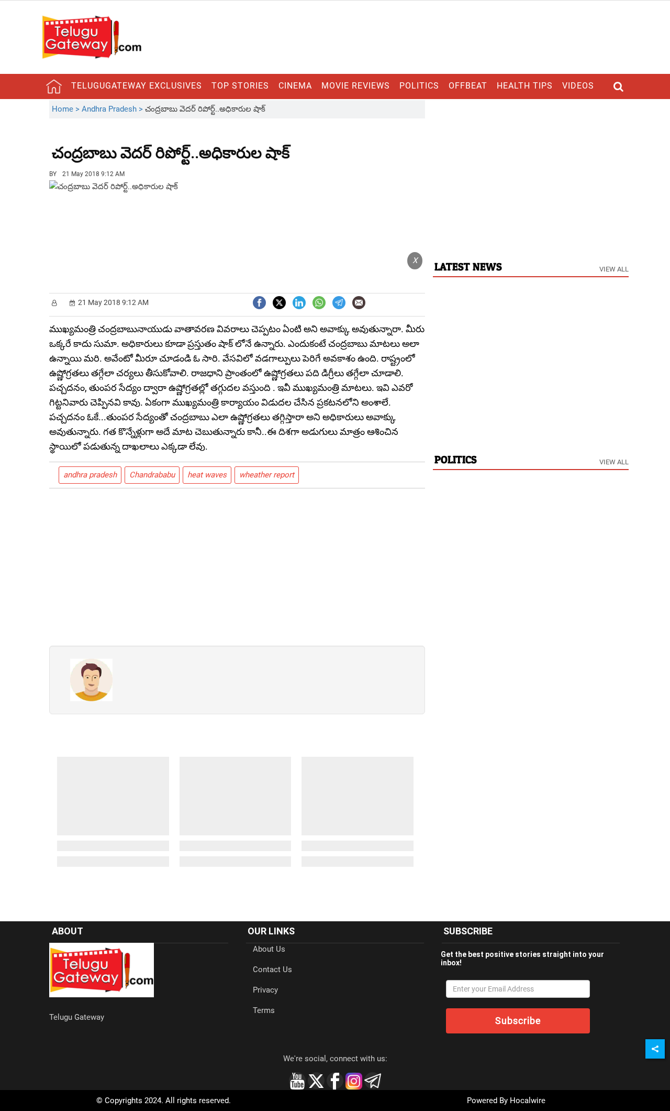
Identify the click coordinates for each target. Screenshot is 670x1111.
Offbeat (468, 86)
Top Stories (240, 86)
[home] (53, 86)
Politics (419, 86)
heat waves (207, 475)
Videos (578, 86)
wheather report (266, 475)
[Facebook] (259, 301)
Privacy (265, 990)
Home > (67, 109)
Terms (264, 1010)
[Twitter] (279, 301)
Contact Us (272, 969)
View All (614, 269)
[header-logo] (91, 36)
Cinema (295, 86)
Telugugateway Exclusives (136, 86)
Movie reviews (355, 86)
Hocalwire (527, 1100)
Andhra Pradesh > (113, 109)
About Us (269, 949)
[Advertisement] (347, 145)
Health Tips (525, 86)
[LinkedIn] (299, 301)
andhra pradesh (90, 475)
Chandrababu (152, 475)
